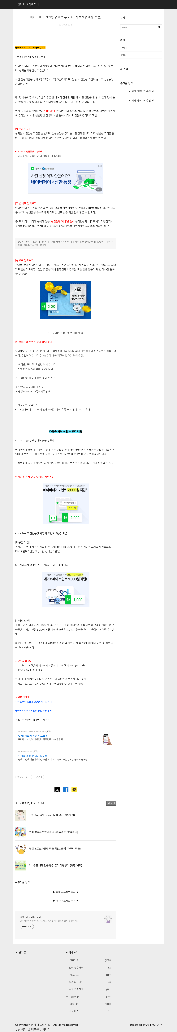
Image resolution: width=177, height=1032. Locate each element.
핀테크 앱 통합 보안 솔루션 (32, 755)
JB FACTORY (154, 1024)
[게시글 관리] (29, 777)
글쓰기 (124, 55)
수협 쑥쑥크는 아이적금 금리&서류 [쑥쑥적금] (53, 832)
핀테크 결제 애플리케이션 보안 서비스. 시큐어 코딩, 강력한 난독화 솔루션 (52, 759)
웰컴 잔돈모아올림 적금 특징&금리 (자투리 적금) (55, 848)
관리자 (124, 47)
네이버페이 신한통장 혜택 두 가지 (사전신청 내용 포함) (65, 17)
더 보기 (111, 803)
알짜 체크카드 (90, 982)
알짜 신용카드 (90, 967)
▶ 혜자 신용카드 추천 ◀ (65, 892)
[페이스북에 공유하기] (65, 789)
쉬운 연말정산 (90, 989)
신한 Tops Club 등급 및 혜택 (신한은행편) (52, 815)
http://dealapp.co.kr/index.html (31, 731)
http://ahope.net (25, 751)
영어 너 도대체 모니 (30, 916)
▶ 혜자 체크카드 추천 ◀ (65, 900)
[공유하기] (25, 777)
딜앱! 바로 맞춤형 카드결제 (32, 735)
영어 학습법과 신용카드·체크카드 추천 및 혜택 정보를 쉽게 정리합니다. (49, 921)
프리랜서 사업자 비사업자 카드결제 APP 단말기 (40, 739)
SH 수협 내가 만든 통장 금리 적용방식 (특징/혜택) (55, 865)
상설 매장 (90, 1011)
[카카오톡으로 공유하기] (74, 789)
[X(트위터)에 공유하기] (57, 789)
